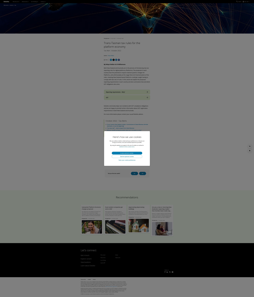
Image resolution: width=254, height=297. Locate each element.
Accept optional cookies (127, 153)
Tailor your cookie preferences (127, 160)
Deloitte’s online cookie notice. (127, 147)
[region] (127, 148)
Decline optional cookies (127, 156)
